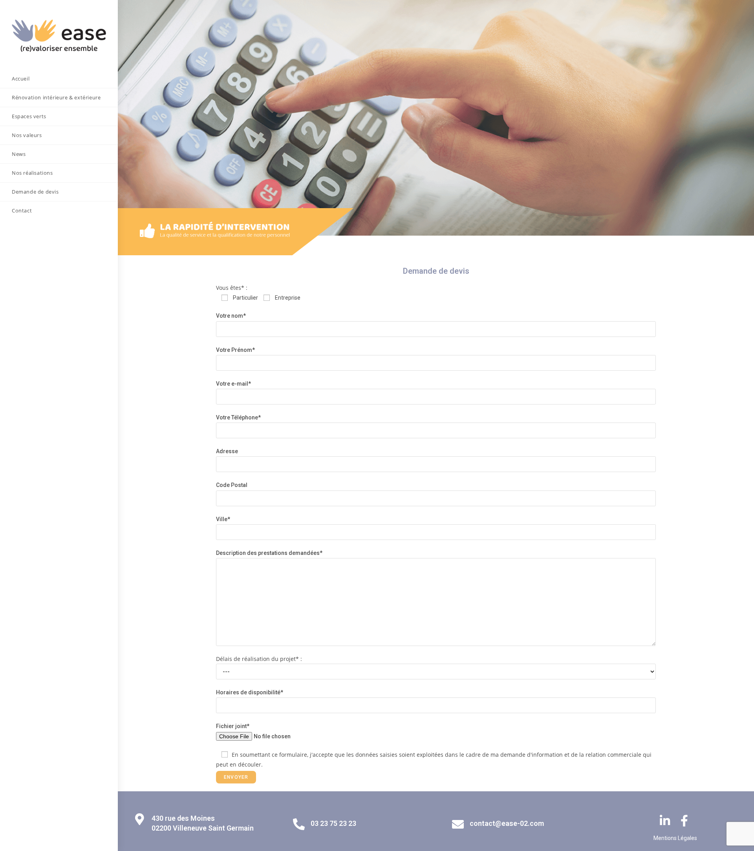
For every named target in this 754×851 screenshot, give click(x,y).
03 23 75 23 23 (333, 823)
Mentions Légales (675, 838)
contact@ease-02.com (507, 823)
